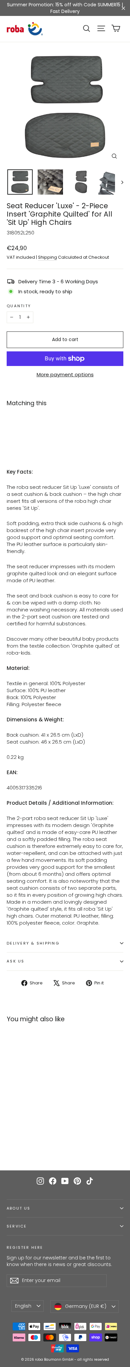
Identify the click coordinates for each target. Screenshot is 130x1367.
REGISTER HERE (25, 1247)
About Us (18, 1208)
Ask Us (16, 961)
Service (17, 1226)
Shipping (47, 257)
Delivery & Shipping (33, 943)
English (23, 1306)
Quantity (19, 306)
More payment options (65, 374)
